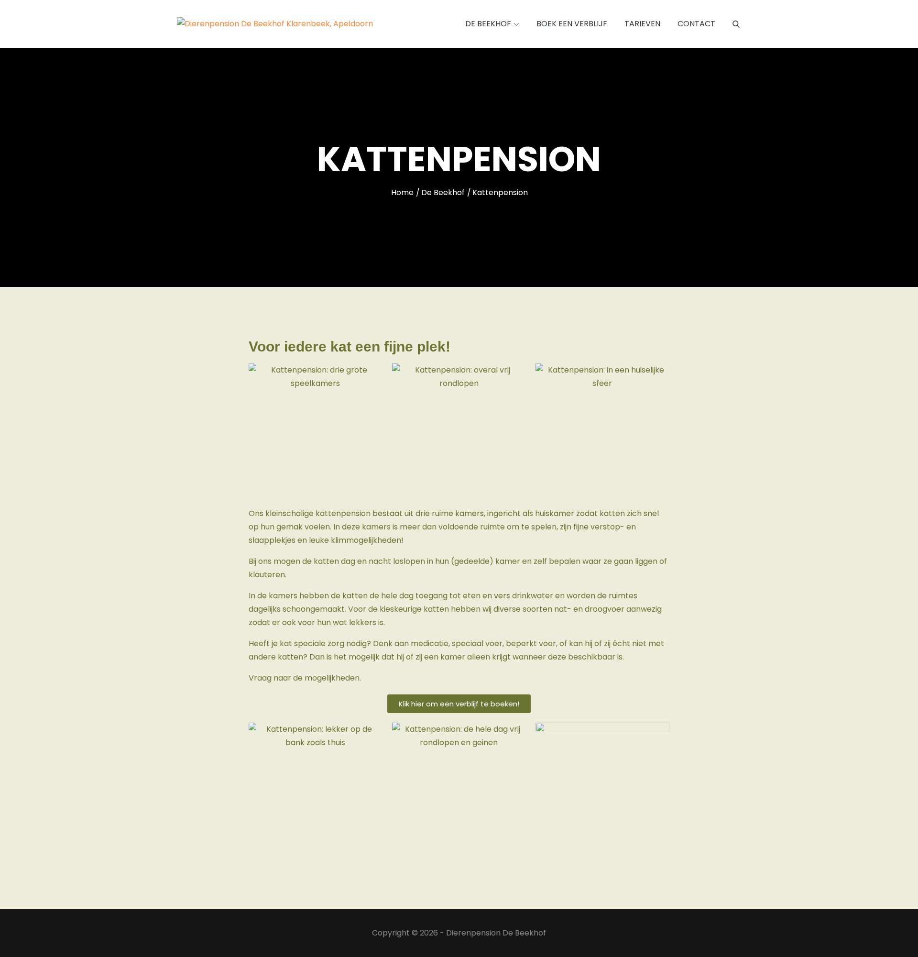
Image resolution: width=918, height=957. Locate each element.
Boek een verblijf (571, 23)
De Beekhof (488, 23)
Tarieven (642, 23)
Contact (696, 23)
